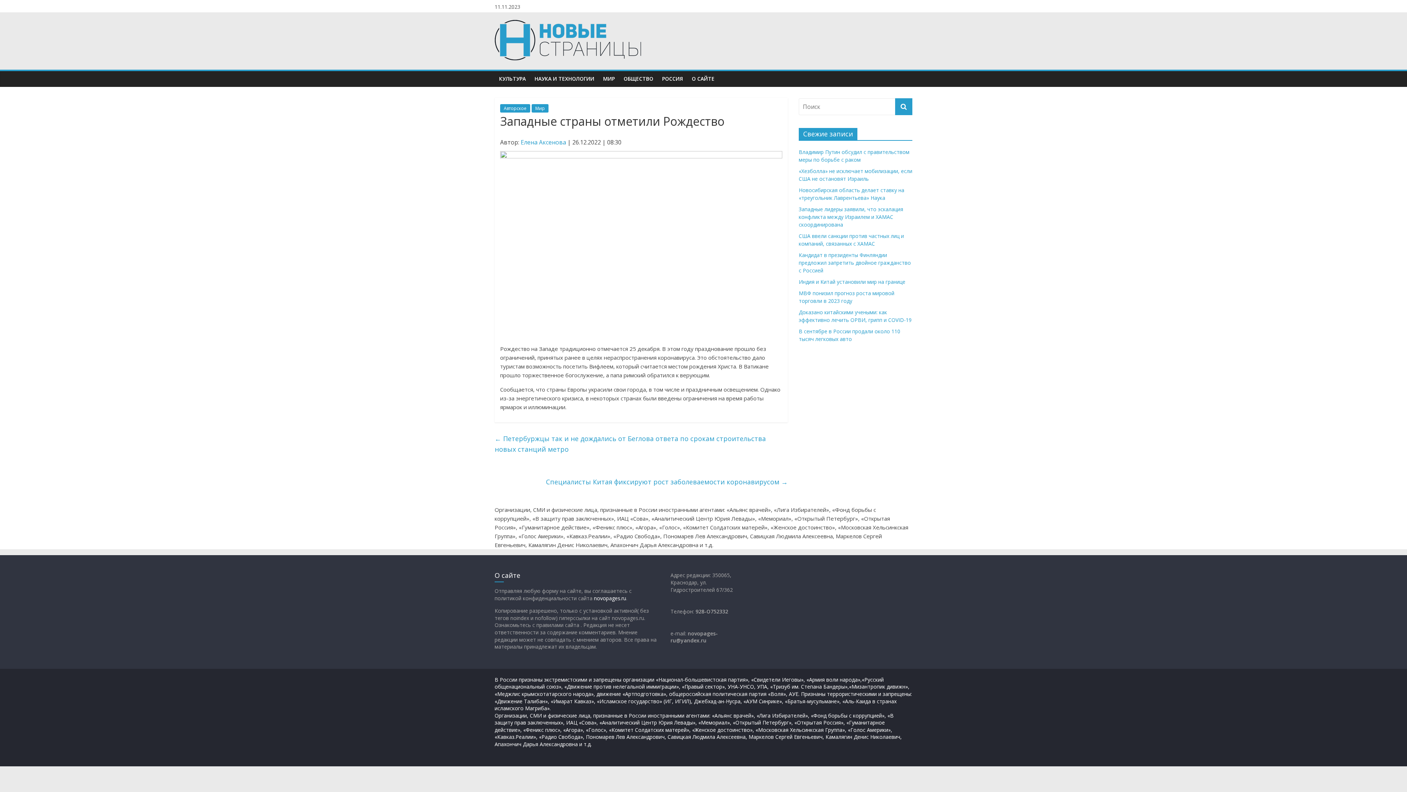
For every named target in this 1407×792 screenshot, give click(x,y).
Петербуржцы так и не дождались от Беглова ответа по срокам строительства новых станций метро (630, 444)
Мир (609, 78)
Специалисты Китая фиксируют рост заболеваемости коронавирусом (667, 481)
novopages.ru (610, 598)
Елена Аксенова (543, 142)
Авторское (515, 108)
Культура (512, 78)
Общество (638, 78)
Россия (672, 78)
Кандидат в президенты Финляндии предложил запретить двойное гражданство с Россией (855, 263)
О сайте (703, 78)
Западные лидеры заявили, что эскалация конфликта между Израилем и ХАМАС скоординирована (851, 217)
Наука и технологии (564, 78)
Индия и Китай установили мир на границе (852, 281)
